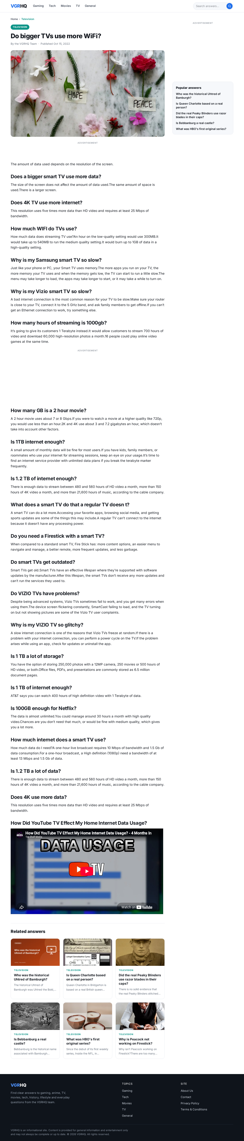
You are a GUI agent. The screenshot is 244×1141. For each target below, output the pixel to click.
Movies (66, 6)
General (90, 6)
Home (14, 19)
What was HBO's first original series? (83, 1041)
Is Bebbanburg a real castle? (195, 123)
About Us (187, 1090)
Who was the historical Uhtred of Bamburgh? (31, 977)
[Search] (229, 6)
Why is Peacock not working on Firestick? (135, 1041)
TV (78, 6)
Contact (186, 1097)
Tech (52, 6)
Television (27, 19)
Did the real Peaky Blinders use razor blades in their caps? (140, 979)
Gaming (38, 6)
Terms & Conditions (194, 1109)
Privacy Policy (190, 1103)
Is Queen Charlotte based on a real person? (86, 977)
